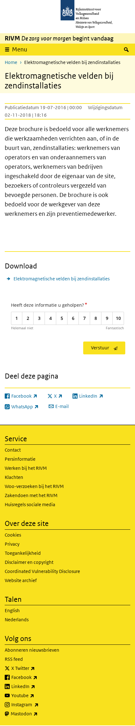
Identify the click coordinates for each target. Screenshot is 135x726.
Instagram (38, 704)
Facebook (38, 677)
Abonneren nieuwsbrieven (32, 650)
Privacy (12, 544)
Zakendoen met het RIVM (31, 495)
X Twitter (36, 668)
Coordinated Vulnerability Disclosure (42, 571)
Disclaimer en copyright (29, 562)
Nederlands (17, 620)
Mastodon (38, 713)
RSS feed (14, 659)
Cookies (13, 535)
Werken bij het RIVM (26, 468)
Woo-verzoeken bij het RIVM (34, 486)
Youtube (36, 695)
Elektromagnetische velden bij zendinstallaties (62, 279)
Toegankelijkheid (23, 553)
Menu (19, 49)
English (12, 610)
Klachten (14, 477)
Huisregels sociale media (30, 504)
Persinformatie (20, 459)
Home (11, 62)
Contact (13, 450)
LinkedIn (37, 686)
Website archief (21, 580)
